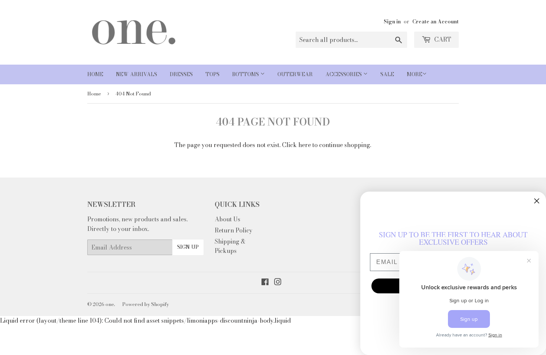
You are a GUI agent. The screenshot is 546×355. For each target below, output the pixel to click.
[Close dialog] (536, 200)
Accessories (344, 74)
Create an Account (435, 21)
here (304, 144)
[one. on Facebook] (265, 282)
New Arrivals (136, 74)
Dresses (181, 74)
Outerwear (295, 74)
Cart (442, 39)
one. (110, 304)
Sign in (392, 21)
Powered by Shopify (145, 304)
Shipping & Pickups (230, 246)
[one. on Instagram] (278, 282)
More (414, 74)
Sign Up (188, 247)
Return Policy (234, 230)
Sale (387, 74)
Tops (212, 74)
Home (95, 74)
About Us (227, 219)
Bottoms (246, 74)
